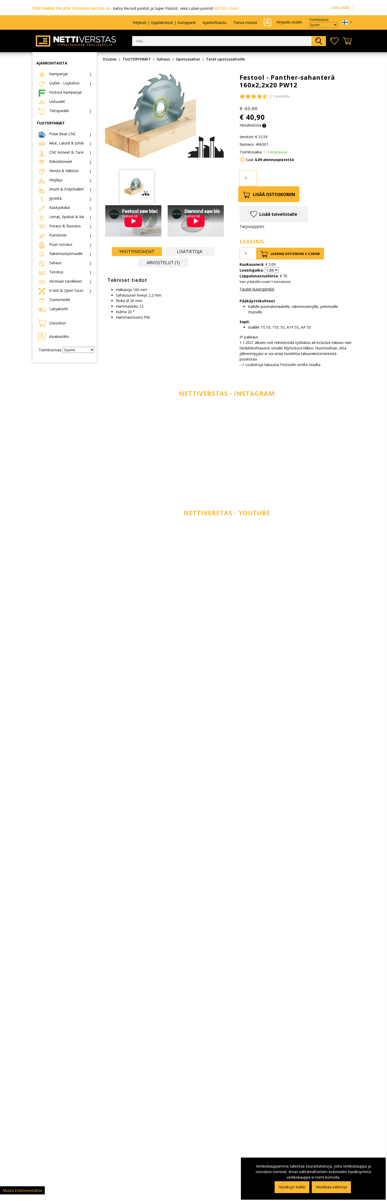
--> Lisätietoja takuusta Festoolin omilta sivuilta (280, 364)
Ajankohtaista (214, 22)
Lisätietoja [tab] (189, 251)
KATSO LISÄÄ (226, 8)
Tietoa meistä (245, 22)
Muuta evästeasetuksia (22, 1190)
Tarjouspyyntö (252, 226)
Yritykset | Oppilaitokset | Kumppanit (164, 22)
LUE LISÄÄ (340, 7)
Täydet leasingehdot (257, 289)
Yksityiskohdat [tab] (137, 251)
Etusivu (110, 59)
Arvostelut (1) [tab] (163, 263)
